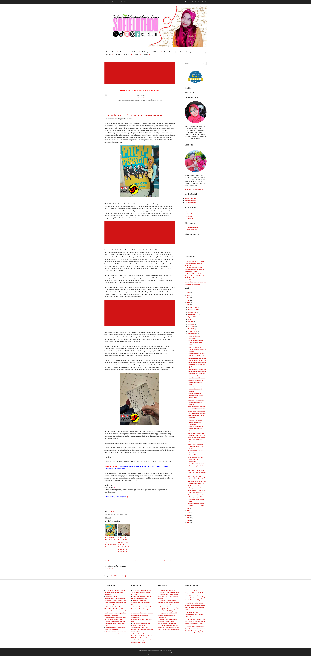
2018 (188, 305)
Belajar (117, 54)
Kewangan (189, 52)
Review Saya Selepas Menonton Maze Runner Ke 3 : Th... (197, 349)
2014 (188, 515)
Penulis (111, 1)
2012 (188, 520)
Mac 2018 (191, 329)
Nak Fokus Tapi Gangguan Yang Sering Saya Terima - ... (196, 466)
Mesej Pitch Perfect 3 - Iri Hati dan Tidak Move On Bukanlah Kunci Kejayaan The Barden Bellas (123, 544)
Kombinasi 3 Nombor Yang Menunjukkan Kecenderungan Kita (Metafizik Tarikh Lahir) (195, 282)
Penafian (123, 1)
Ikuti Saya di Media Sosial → (194, 189)
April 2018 (191, 326)
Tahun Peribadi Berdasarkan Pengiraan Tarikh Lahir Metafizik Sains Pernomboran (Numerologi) (168, 627)
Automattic (149, 652)
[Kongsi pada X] (109, 518)
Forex (114, 52)
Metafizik (127, 54)
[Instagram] (186, 2)
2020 (188, 300)
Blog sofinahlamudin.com (154, 650)
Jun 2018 (191, 321)
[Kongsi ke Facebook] (110, 518)
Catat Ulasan (112, 569)
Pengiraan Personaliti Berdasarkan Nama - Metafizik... (195, 422)
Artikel (137, 54)
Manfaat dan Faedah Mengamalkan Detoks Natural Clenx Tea (140, 603)
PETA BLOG (141, 98)
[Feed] (205, 2)
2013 (188, 518)
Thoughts (190, 218)
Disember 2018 (193, 307)
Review (145, 54)
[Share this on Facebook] (110, 511)
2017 (188, 508)
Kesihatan (135, 52)
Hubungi (117, 1)
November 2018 (193, 310)
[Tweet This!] (112, 511)
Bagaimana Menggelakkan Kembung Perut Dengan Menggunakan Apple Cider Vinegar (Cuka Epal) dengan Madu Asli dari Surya (142, 627)
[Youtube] (199, 2)
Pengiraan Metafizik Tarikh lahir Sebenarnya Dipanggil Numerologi (167, 615)
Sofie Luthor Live (192, 229)
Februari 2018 (192, 331)
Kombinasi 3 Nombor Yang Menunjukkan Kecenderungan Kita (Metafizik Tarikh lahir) (169, 609)
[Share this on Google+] (114, 511)
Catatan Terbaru (111, 561)
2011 (188, 522)
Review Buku (168, 52)
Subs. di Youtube (190, 198)
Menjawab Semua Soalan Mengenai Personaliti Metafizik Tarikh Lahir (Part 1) (194, 276)
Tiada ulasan (124, 514)
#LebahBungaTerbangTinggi (164, 652)
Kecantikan (123, 52)
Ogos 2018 (191, 317)
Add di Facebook (190, 202)
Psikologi (145, 52)
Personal (189, 216)
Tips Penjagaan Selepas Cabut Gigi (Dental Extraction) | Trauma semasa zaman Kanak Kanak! (195, 621)
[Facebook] (189, 2)
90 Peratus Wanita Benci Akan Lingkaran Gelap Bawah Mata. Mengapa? (114, 592)
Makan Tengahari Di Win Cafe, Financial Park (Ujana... (196, 342)
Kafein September (192, 227)
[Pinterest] (202, 2)
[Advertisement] (140, 73)
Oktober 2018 (192, 312)
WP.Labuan (156, 52)
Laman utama (140, 561)
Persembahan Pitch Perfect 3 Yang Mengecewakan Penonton (133, 115)
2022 (188, 295)
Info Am (108, 54)
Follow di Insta (189, 200)
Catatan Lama (169, 561)
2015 (188, 513)
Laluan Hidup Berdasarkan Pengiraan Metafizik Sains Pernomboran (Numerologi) (167, 621)
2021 (188, 298)
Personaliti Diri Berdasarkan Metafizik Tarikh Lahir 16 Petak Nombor (168, 596)
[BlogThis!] (107, 518)
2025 (188, 293)
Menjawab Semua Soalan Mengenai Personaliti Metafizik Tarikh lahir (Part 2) (194, 270)
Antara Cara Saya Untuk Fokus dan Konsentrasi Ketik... (195, 446)
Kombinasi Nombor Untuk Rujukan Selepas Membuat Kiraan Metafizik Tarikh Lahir (168, 603)
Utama (106, 1)
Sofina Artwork (162, 654)
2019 (188, 302)
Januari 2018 (192, 333)
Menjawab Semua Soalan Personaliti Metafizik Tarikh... (196, 382)
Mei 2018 (191, 324)
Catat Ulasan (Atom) (118, 576)
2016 (188, 510)
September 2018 (193, 314)
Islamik (179, 52)
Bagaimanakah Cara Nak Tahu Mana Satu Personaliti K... (195, 453)
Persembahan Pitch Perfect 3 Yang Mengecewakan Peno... (197, 440)
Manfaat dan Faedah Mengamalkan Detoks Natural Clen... (195, 395)
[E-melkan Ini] (106, 518)
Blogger (170, 650)
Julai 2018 (191, 319)
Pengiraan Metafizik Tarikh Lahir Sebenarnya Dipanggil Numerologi (194, 263)
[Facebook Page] (195, 2)
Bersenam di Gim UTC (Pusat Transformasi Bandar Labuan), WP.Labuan (141, 592)
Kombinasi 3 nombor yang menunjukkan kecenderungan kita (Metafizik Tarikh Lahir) (195, 598)
